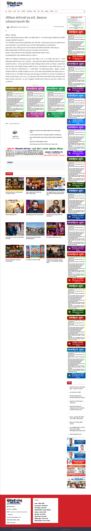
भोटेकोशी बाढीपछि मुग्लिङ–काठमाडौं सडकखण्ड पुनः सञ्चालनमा (77, 397)
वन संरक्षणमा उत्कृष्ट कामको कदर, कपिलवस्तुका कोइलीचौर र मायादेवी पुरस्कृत (45, 135)
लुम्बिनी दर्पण (13, 27)
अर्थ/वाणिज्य (29, 11)
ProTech (68, 529)
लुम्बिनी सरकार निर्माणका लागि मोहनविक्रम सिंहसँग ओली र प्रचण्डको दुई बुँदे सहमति (45, 131)
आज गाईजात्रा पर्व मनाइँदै (75, 392)
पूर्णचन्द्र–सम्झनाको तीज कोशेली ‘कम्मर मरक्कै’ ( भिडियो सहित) (34, 192)
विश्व (39, 11)
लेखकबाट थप (15, 138)
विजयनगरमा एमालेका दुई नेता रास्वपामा (76, 423)
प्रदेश (19, 11)
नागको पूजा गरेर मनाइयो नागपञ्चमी (33, 260)
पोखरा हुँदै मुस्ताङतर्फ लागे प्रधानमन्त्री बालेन (34, 215)
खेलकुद (46, 11)
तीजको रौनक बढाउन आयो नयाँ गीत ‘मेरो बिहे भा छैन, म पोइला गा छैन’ (44, 144)
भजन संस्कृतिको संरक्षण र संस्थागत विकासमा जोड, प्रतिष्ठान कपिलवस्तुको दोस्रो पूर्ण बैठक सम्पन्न (55, 193)
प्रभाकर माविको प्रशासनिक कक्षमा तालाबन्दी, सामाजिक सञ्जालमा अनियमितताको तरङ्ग (46, 138)
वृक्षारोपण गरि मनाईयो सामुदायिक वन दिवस (38, 141)
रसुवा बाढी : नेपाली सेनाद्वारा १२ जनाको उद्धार (76, 402)
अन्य (56, 11)
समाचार (10, 11)
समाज (14, 11)
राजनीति (23, 11)
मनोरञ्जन (51, 11)
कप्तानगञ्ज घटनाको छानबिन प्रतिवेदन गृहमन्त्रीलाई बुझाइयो (33, 238)
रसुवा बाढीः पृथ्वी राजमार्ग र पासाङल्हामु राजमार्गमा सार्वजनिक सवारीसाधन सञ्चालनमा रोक (77, 408)
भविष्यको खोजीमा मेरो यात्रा (11, 215)
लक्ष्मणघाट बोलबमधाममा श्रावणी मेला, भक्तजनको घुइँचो (13, 260)
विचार (35, 11)
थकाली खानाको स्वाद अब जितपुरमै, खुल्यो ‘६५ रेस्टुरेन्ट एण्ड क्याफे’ (14, 192)
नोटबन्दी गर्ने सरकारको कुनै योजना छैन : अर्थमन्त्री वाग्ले (54, 215)
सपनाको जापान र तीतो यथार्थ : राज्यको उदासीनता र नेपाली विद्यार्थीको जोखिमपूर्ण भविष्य (54, 261)
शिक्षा (42, 11)
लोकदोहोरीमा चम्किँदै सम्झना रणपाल (53, 237)
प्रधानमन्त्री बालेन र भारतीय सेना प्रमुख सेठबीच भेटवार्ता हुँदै (15, 238)
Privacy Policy (35, 529)
